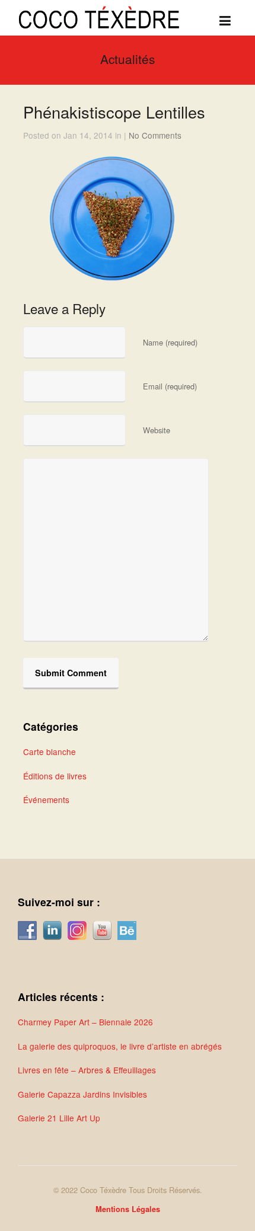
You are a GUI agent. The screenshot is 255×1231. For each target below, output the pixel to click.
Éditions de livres (55, 776)
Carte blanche (49, 751)
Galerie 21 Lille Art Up (59, 1118)
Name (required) (170, 342)
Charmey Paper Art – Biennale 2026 (85, 1022)
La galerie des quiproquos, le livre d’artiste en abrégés (120, 1046)
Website (156, 430)
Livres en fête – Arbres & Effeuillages (87, 1070)
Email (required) (170, 386)
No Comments (155, 135)
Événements (46, 799)
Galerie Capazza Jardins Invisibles (82, 1094)
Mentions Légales (127, 1209)
